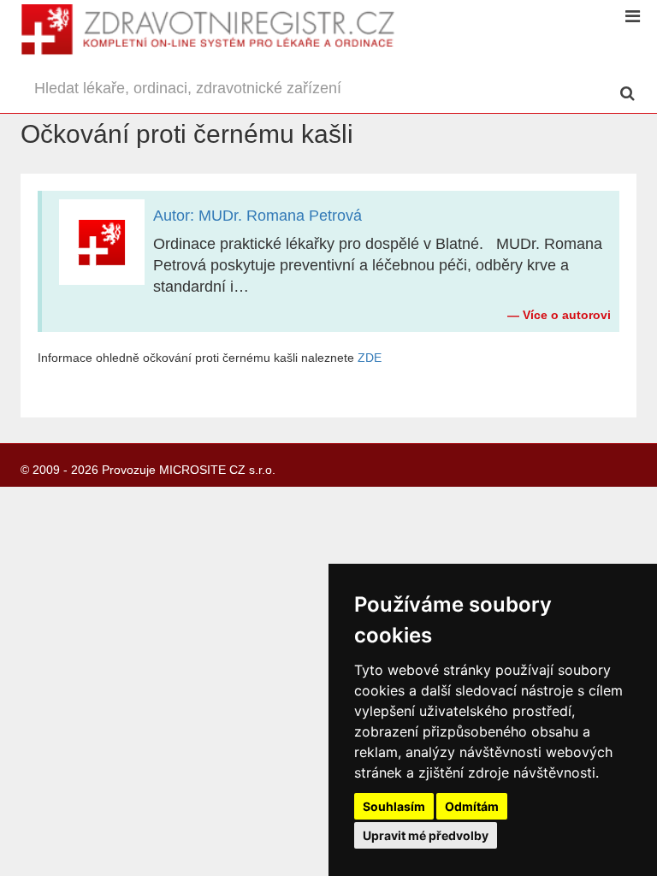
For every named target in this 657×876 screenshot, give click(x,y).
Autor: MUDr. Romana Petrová (257, 215)
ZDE (370, 357)
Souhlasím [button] (394, 806)
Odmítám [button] (472, 806)
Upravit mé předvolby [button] (425, 835)
